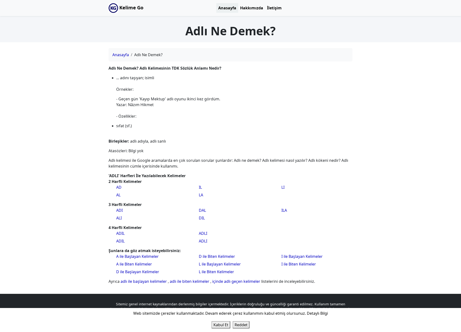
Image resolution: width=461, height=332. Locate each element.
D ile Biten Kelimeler (217, 256)
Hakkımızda (251, 8)
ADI (119, 210)
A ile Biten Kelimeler (134, 264)
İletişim (274, 8)
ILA (284, 210)
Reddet (241, 324)
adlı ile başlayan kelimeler (144, 281)
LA (201, 195)
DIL (202, 218)
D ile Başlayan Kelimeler (137, 271)
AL (118, 195)
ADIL (120, 233)
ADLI (203, 233)
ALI (119, 218)
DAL (202, 210)
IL (200, 187)
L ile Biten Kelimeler (216, 271)
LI (283, 187)
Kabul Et (220, 324)
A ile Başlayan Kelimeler (137, 256)
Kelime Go (130, 7)
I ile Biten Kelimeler (298, 264)
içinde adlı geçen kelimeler (236, 281)
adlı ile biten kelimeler (190, 281)
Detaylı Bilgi (317, 313)
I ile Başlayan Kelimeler (302, 256)
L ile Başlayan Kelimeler (220, 264)
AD (118, 187)
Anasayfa (227, 8)
